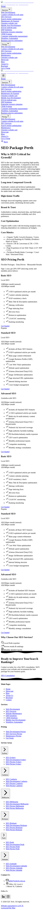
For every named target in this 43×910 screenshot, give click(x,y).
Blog (3, 62)
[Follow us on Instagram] (8, 897)
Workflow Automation (14, 722)
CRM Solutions (12, 718)
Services (5, 10)
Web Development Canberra (16, 781)
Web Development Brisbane (16, 825)
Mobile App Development (15, 720)
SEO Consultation (8, 676)
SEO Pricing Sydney (14, 762)
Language (4, 908)
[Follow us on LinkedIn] (3, 897)
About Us (4, 64)
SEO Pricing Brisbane (14, 828)
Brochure (4, 66)
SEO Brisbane (11, 823)
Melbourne (5, 797)
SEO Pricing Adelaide (14, 868)
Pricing (4, 44)
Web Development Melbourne (17, 804)
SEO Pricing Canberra (14, 783)
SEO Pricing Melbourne (15, 806)
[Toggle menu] (3, 76)
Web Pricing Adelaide (14, 870)
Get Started (5, 326)
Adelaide (5, 859)
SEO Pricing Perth (13, 847)
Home (3, 6)
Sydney (4, 753)
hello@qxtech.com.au (17, 881)
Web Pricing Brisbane (14, 830)
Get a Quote (5, 68)
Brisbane (5, 819)
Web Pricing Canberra (14, 786)
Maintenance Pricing (13, 736)
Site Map (11, 908)
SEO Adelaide (11, 864)
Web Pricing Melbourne (15, 808)
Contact (9, 700)
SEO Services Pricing (14, 734)
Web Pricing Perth (12, 849)
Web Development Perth (15, 844)
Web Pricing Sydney (13, 764)
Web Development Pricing (16, 732)
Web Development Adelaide (16, 866)
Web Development (13, 709)
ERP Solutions (11, 716)
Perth (4, 838)
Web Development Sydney (16, 760)
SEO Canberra (11, 779)
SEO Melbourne (12, 802)
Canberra (5, 775)
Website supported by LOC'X (12, 906)
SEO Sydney (11, 758)
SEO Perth (10, 842)
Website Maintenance (14, 713)
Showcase (5, 60)
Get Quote (10, 738)
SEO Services (11, 711)
